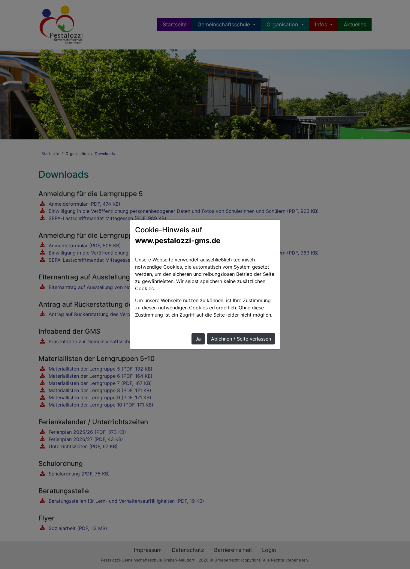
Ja (198, 339)
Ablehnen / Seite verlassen (241, 339)
